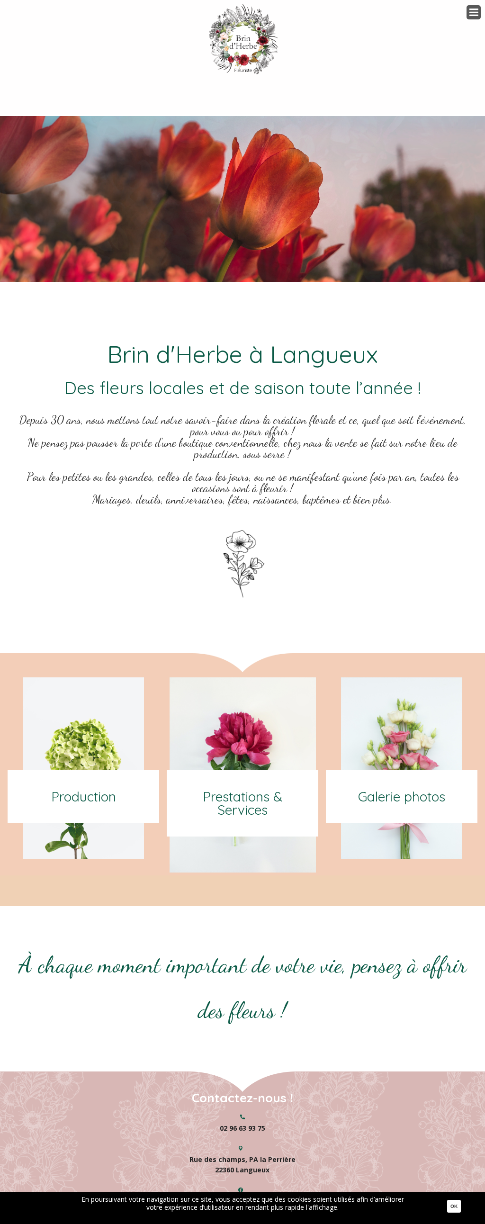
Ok (454, 1206)
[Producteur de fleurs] (242, 525)
